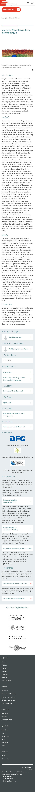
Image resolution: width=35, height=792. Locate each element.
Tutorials (4, 671)
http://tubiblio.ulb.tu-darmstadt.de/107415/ (10, 529)
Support (4, 665)
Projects (4, 716)
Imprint (30, 769)
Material (4, 677)
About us (5, 726)
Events (4, 687)
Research (5, 709)
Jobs (3, 745)
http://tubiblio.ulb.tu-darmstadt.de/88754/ (14, 598)
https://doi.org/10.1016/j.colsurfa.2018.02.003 (15, 583)
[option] (17, 56)
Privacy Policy (27, 767)
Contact (5, 752)
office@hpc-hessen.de (9, 781)
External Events (7, 703)
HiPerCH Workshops (8, 700)
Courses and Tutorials (9, 694)
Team (3, 733)
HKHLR (4, 756)
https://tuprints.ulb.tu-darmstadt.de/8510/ (10, 501)
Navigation (31, 3)
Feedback (5, 742)
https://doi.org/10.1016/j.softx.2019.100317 (17, 548)
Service (4, 658)
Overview (5, 662)
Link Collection (6, 680)
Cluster (4, 668)
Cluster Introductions (8, 697)
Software (5, 674)
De (28, 3)
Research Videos (7, 720)
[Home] (9, 3)
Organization (6, 736)
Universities (5, 759)
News (3, 739)
